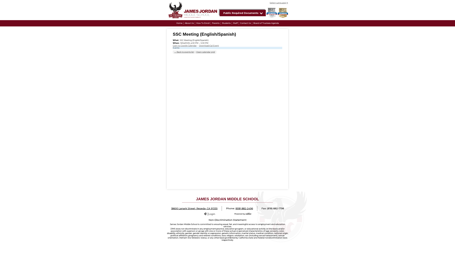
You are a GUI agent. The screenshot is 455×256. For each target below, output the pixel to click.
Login (209, 214)
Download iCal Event (209, 46)
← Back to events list (184, 52)
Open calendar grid (205, 52)
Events (176, 48)
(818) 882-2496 (244, 208)
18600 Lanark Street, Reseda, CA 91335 (194, 208)
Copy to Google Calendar (185, 46)
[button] (189, 23)
